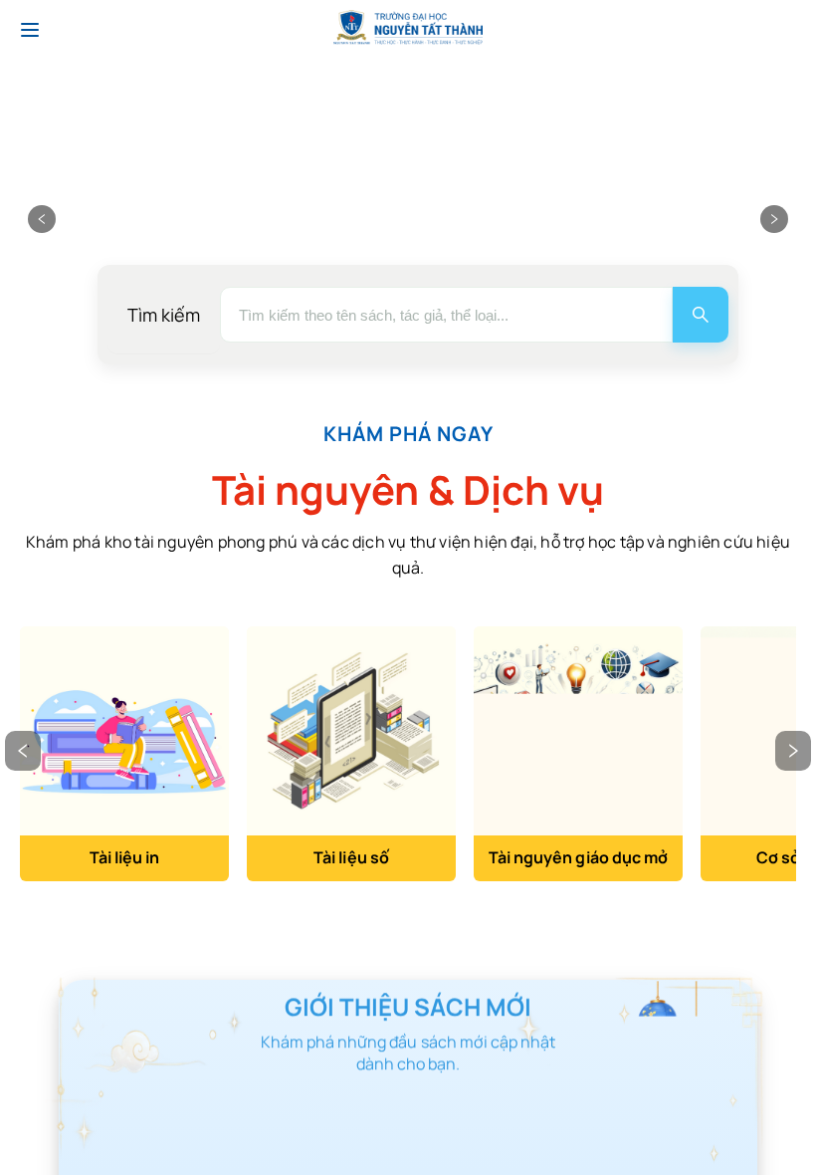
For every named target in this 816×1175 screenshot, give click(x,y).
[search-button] (700, 315)
